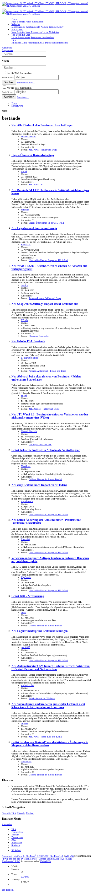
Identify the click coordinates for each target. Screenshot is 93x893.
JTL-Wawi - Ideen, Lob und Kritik (45, 736)
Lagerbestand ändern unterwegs (34, 228)
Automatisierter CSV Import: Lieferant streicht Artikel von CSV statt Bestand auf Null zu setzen (50, 668)
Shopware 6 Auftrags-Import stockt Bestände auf (44, 304)
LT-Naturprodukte (29, 357)
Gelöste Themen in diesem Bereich (45, 479)
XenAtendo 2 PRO (11, 861)
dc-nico (24, 285)
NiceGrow (26, 466)
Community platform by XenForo (32, 856)
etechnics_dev (27, 685)
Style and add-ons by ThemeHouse (19, 858)
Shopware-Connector (39, 336)
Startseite (6, 813)
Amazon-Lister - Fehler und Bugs (45, 298)
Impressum (16, 842)
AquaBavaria (27, 501)
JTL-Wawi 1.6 (35, 184)
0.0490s (25, 877)
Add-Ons (69, 856)
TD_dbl (24, 320)
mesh (23, 612)
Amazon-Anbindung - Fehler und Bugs (47, 371)
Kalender (21, 813)
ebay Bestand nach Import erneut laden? (39, 485)
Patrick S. (26, 244)
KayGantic (26, 577)
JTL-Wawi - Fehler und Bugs (43, 149)
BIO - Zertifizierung (27, 596)
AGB (13, 840)
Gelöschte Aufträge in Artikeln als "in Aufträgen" (45, 450)
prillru (24, 395)
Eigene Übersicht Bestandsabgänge (32, 155)
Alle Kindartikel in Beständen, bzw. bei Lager (41, 125)
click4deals (26, 761)
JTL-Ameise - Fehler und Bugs (44, 409)
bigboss (24, 723)
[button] (4, 9)
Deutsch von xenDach (55, 858)
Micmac (25, 209)
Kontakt (30, 813)
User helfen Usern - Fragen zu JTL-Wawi (48, 260)
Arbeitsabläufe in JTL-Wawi (42, 698)
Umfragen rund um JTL (40, 444)
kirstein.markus (28, 136)
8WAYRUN (45, 861)
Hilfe (13, 813)
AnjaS (24, 171)
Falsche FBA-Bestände (28, 341)
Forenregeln (17, 832)
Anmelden (7, 824)
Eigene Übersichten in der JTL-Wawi (46, 222)
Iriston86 (25, 539)
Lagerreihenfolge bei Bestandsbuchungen (39, 631)
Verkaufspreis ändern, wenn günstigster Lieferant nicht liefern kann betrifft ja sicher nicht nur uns (48, 706)
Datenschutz (17, 837)
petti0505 (25, 647)
